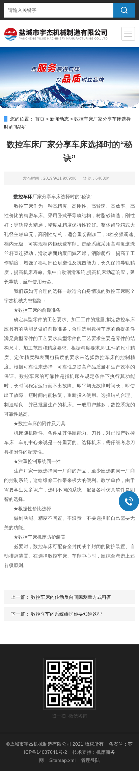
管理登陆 (90, 760)
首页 (40, 119)
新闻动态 (59, 119)
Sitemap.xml (62, 760)
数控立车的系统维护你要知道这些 (66, 614)
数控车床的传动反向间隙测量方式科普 (71, 597)
